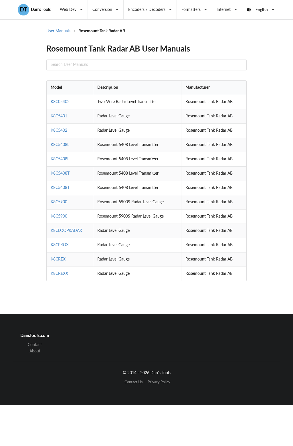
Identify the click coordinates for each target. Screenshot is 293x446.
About (34, 351)
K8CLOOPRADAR (66, 231)
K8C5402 (59, 131)
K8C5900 (59, 202)
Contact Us (133, 382)
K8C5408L (60, 145)
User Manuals (58, 31)
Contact (35, 345)
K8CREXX (59, 274)
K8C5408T (60, 173)
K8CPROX (60, 245)
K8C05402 (60, 102)
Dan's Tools (35, 10)
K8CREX (58, 259)
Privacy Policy (159, 382)
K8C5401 (59, 116)
